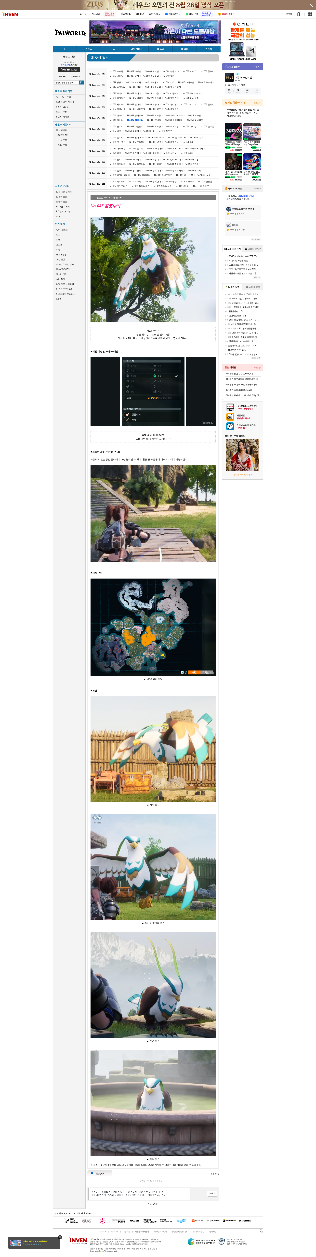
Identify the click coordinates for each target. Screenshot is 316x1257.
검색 (81, 82)
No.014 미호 (168, 82)
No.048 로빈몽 (154, 120)
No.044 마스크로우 (174, 115)
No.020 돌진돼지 (173, 87)
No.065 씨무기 (197, 137)
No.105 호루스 (187, 181)
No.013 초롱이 (152, 82)
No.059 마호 (149, 131)
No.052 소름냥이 (135, 126)
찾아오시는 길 (198, 1231)
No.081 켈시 (115, 159)
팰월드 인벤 (69, 56)
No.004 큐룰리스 (171, 71)
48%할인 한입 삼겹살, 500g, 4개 (239, 373)
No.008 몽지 (133, 76)
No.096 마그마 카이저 (119, 175)
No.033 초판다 (152, 104)
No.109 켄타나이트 (163, 186)
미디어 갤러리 (62, 107)
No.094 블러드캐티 (174, 170)
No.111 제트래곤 (201, 186)
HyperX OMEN (62, 269)
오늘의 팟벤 (61, 202)
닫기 (60, 1237)
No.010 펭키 (168, 76)
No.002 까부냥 (134, 71)
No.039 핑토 (155, 109)
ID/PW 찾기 (75, 76)
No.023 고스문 (152, 93)
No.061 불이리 (116, 137)
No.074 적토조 (174, 148)
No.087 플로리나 (137, 164)
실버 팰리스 (61, 279)
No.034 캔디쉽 (170, 104)
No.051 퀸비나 (116, 126)
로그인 (289, 14)
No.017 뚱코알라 (117, 87)
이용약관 (126, 1231)
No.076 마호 (115, 153)
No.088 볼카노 (156, 164)
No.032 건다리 (134, 104)
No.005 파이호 (190, 71)
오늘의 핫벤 (61, 197)
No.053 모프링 (154, 126)
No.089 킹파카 (174, 164)
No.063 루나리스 (156, 137)
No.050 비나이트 (195, 120)
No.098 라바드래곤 (163, 175)
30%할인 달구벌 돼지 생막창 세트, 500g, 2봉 (243, 379)
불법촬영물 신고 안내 (179, 1231)
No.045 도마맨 (194, 115)
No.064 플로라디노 (177, 137)
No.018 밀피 (135, 87)
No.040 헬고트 (172, 109)
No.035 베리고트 (189, 104)
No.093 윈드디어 (153, 170)
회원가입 (62, 76)
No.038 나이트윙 (137, 109)
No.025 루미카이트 (192, 93)
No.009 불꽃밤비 (151, 76)
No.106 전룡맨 (205, 181)
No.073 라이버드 (155, 148)
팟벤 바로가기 (62, 230)
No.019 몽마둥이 (153, 87)
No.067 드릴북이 (137, 142)
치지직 (59, 235)
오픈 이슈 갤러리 (64, 192)
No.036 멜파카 (207, 104)
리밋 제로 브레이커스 (66, 284)
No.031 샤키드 (116, 104)
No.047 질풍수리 (135, 120)
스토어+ (257, 103)
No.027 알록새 (136, 98)
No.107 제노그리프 (118, 186)
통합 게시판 (61, 130)
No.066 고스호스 (117, 142)
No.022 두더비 (134, 93)
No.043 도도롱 (154, 115)
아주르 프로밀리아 (64, 289)
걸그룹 (59, 245)
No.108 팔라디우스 (141, 186)
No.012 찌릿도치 (133, 82)
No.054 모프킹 (172, 126)
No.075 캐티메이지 (194, 148)
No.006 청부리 (207, 71)
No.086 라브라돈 (117, 164)
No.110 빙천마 (182, 186)
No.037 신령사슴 (117, 109)
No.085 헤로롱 (192, 159)
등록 (212, 1194)
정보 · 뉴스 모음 (63, 97)
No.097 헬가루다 (142, 175)
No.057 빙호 (115, 131)
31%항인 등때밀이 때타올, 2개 (239, 390)
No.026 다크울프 (117, 98)
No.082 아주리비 (133, 159)
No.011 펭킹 (115, 82)
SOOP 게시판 (62, 117)
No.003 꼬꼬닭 (152, 71)
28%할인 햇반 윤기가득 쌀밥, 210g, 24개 (243, 395)
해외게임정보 (62, 254)
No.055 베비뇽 (190, 126)
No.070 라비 (188, 142)
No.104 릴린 (171, 181)
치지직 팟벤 (61, 112)
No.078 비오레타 (151, 153)
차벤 (58, 240)
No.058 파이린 (132, 131)
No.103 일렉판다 (153, 181)
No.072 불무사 (136, 148)
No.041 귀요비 (116, 115)
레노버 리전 (61, 274)
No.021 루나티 (116, 93)
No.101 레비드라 (117, 181)
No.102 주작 (135, 181)
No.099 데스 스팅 (184, 175)
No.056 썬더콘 (207, 126)
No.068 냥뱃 (155, 142)
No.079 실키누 (170, 153)
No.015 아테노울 (186, 82)
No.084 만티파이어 (172, 159)
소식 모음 (61, 140)
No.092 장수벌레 (133, 170)
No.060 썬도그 (165, 131)
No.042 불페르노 (135, 115)
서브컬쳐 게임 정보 (65, 264)
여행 (58, 250)
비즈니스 (114, 1231)
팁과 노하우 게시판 (65, 102)
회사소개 (102, 1231)
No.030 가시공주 (191, 98)
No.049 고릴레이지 (174, 120)
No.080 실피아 (187, 153)
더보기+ (257, 67)
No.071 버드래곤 (117, 148)
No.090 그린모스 (193, 164)
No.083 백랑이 (152, 159)
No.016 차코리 (205, 82)
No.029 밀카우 (172, 98)
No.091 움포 (115, 170)
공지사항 (212, 1231)
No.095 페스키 (194, 170)
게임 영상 (60, 259)
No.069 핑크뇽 (172, 142)
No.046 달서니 (116, 120)
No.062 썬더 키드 (135, 137)
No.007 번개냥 (116, 76)
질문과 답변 (62, 135)
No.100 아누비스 (205, 175)
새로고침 (254, 239)
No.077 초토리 (132, 153)
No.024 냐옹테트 (171, 93)
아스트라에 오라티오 (65, 294)
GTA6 (58, 299)
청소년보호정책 (160, 1231)
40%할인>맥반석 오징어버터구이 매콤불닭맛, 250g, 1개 (243, 384)
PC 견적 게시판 (63, 211)
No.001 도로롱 (116, 71)
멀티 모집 (61, 145)
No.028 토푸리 (154, 98)
